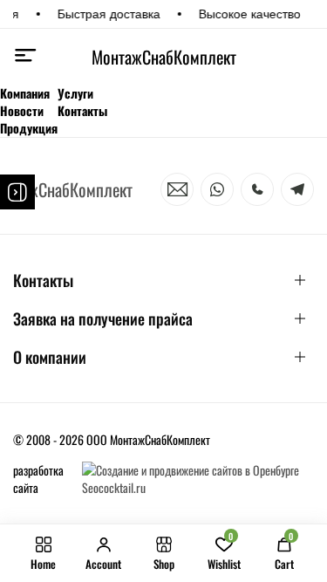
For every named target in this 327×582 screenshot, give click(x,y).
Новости (22, 111)
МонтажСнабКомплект (163, 56)
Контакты (82, 111)
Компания (25, 93)
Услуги (75, 93)
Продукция (29, 128)
